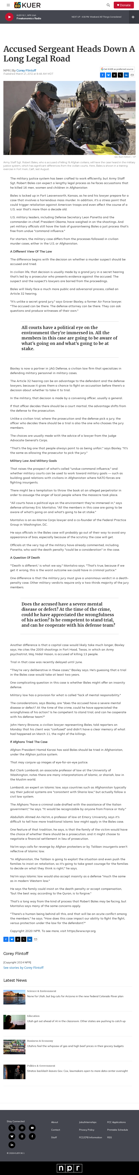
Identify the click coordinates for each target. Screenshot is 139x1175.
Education (33, 1016)
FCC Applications (116, 1122)
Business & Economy (40, 1040)
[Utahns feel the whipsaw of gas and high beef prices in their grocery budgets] (14, 1047)
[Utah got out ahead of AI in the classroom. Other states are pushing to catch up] (14, 1022)
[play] (9, 17)
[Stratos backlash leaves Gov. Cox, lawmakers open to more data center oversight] (14, 1072)
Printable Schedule (117, 1130)
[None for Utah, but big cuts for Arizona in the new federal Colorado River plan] (14, 997)
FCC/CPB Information (90, 1137)
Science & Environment (41, 991)
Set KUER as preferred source (118, 69)
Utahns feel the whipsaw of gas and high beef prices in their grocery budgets (75, 1046)
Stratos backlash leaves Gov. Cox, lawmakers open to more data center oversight (77, 1071)
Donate (125, 5)
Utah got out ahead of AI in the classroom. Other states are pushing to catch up (76, 1021)
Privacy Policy (86, 1130)
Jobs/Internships (87, 1122)
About (54, 1122)
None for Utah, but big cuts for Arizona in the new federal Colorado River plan (75, 996)
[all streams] (134, 17)
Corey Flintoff (26, 70)
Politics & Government (41, 1065)
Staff (54, 1137)
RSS (109, 1137)
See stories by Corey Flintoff (23, 968)
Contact (55, 1130)
